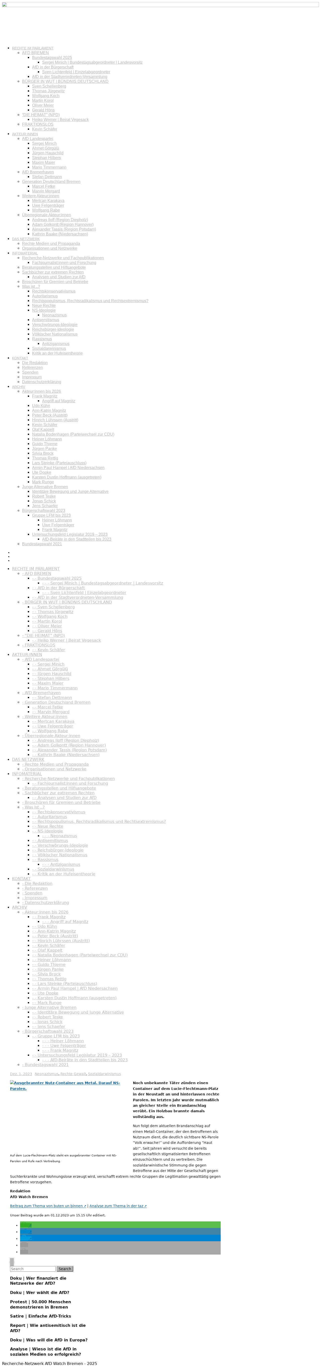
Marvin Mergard (46, 191)
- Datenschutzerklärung (45, 902)
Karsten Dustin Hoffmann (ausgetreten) (66, 477)
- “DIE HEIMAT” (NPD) (43, 635)
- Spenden (32, 893)
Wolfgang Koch (45, 96)
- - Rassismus (45, 859)
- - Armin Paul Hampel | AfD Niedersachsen (75, 988)
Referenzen (32, 367)
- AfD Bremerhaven (41, 692)
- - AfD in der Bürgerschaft (58, 587)
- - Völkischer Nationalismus (59, 855)
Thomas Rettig (45, 458)
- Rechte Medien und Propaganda (55, 764)
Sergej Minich (44, 143)
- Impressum (34, 897)
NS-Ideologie (44, 310)
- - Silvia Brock (46, 974)
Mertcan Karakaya (48, 201)
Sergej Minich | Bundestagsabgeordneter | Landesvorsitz (92, 62)
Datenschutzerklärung (41, 382)
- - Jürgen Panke (48, 969)
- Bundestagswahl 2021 (45, 1064)
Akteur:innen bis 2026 (41, 391)
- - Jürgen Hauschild (51, 673)
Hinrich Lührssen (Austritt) (55, 420)
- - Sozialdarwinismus (53, 869)
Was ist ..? (31, 286)
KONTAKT (20, 358)
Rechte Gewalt (73, 1074)
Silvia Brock (42, 453)
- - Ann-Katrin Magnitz (54, 931)
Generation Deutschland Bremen (51, 181)
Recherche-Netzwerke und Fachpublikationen (63, 258)
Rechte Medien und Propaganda (51, 243)
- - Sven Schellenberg (53, 607)
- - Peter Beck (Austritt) (55, 936)
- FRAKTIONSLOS (38, 645)
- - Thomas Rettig (49, 978)
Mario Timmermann (49, 167)
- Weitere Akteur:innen (44, 716)
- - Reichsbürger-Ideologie (58, 850)
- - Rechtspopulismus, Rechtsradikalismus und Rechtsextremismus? (99, 821)
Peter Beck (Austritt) (49, 415)
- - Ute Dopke (45, 993)
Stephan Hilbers (46, 158)
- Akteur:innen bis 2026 (45, 912)
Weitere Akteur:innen (40, 196)
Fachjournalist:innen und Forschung (64, 262)
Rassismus (42, 339)
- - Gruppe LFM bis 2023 (56, 1036)
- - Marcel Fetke (47, 707)
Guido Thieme (44, 444)
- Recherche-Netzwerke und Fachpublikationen (68, 778)
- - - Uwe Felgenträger (64, 1045)
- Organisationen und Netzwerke (54, 769)
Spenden (30, 372)
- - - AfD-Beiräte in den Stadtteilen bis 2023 (85, 1060)
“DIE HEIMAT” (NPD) (41, 115)
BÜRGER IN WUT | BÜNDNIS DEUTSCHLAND (65, 81)
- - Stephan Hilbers (50, 678)
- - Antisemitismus (50, 840)
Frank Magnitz (44, 396)
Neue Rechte (44, 305)
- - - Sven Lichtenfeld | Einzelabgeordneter (84, 592)
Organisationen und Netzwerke (49, 248)
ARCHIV (18, 387)
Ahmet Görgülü (45, 148)
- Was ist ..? (33, 807)
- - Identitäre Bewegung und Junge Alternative (78, 1012)
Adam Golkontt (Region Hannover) (63, 224)
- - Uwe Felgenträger (52, 726)
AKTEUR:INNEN (25, 134)
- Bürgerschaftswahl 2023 (47, 1031)
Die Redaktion (35, 363)
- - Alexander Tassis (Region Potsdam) (69, 750)
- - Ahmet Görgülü (50, 669)
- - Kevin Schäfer (48, 649)
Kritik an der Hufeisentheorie (57, 353)
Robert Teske (44, 496)
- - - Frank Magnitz (60, 1050)
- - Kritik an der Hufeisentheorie (63, 874)
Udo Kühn (41, 406)
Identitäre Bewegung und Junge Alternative (70, 491)
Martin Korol (43, 100)
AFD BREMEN (35, 53)
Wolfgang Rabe (46, 210)
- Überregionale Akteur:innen (51, 735)
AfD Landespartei (37, 139)
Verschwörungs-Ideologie (54, 324)
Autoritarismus (45, 296)
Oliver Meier (43, 105)
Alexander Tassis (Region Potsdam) (64, 229)
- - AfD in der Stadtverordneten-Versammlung (77, 597)
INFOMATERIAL (25, 253)
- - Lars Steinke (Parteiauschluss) (64, 983)
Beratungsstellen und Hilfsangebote (54, 267)
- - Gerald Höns (47, 630)
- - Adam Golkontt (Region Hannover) (69, 745)
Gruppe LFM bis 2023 (51, 515)
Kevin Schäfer (44, 129)
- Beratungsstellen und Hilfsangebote (59, 788)
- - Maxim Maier (47, 683)
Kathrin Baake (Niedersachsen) (60, 234)
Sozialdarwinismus (49, 348)
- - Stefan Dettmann (52, 697)
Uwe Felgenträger (48, 205)
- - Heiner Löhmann (51, 959)
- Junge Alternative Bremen (49, 1007)
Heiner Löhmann (47, 439)
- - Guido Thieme (48, 964)
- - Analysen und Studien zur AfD (64, 797)
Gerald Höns (43, 110)
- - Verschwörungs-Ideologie (60, 845)
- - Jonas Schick (47, 1021)
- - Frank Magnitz (48, 917)
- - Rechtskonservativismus (58, 812)
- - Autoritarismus (49, 816)
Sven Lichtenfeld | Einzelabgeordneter (76, 72)
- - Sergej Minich (48, 664)
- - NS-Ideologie (47, 831)
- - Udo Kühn (44, 926)
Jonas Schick (44, 501)
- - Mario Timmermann (54, 688)
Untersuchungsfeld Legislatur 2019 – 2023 (70, 534)
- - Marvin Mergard (50, 711)
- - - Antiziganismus (61, 864)
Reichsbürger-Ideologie (53, 329)
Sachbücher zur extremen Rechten (53, 272)
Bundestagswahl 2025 (52, 57)
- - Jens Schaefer (48, 1026)
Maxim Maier (43, 162)
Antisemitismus (45, 320)
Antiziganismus (55, 344)
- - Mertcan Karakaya (53, 721)
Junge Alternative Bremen (45, 487)
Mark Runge (43, 482)
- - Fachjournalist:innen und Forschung (70, 783)
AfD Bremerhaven (38, 172)
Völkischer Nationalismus (54, 334)
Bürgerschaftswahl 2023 (43, 510)
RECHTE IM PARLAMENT (32, 48)
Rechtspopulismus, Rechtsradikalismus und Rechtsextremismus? (90, 301)
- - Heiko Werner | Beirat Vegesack (66, 640)
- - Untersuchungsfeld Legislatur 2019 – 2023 (77, 1055)
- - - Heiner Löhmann (63, 1040)
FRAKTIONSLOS (37, 124)
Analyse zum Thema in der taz (116, 1206)
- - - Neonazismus (59, 835)
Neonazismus (54, 315)
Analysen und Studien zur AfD (59, 277)
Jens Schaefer (45, 506)
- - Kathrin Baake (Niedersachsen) (66, 754)
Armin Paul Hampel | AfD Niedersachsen (68, 468)
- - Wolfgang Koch (49, 616)
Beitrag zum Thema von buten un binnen (46, 1206)
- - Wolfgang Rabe (50, 731)
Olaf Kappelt (43, 429)
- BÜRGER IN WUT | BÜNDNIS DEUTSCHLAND (67, 602)
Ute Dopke (41, 472)
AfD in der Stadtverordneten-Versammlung (69, 77)
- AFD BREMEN (36, 573)
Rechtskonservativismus (53, 291)
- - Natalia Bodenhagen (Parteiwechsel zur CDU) (80, 955)
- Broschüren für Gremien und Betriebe (61, 802)
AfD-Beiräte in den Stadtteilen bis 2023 (76, 539)
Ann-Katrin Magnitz (49, 410)
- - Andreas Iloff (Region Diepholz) (65, 740)
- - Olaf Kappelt (47, 950)
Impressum (32, 377)
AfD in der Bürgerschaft (52, 67)
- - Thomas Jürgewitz (52, 611)
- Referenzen (35, 888)
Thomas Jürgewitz (48, 91)
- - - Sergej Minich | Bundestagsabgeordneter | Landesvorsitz (102, 583)
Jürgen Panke (44, 448)
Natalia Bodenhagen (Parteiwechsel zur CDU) (73, 434)
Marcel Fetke (43, 186)
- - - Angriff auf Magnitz (65, 921)
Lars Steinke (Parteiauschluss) (59, 463)
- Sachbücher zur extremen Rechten (58, 793)
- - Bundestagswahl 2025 (57, 578)
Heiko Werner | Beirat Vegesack (60, 119)
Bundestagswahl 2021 (42, 544)
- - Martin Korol (47, 621)
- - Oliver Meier (47, 626)
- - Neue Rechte (47, 826)
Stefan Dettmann (47, 177)
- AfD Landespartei (40, 659)
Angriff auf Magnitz (58, 401)
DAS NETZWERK (26, 239)
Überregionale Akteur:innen (46, 215)
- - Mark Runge (46, 1002)
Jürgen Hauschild (47, 153)
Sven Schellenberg (49, 86)
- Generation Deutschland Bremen (56, 702)
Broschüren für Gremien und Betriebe (55, 282)
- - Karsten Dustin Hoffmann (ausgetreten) (74, 998)
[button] (26, 1225)
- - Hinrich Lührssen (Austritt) (61, 940)
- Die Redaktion (37, 883)
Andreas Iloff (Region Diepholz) (60, 220)
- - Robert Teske (47, 1017)
